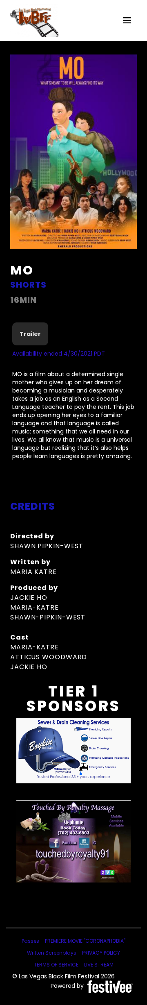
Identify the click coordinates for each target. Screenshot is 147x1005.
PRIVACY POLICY (101, 952)
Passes (30, 940)
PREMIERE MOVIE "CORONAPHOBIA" (85, 940)
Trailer (30, 334)
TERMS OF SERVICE (56, 964)
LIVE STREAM (99, 964)
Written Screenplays (51, 952)
